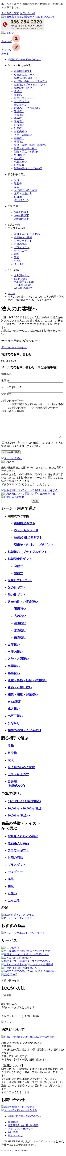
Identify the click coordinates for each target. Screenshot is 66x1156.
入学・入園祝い (23, 135)
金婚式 (18, 91)
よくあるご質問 (10, 13)
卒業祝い (19, 141)
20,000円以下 (21, 215)
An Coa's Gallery (23, 287)
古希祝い (19, 114)
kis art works (20, 278)
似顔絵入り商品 (23, 237)
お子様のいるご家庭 (25, 190)
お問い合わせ (27, 13)
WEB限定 (19, 155)
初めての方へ (33, 59)
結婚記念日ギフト (24, 88)
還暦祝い (19, 111)
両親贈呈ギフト (23, 71)
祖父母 (18, 183)
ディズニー (20, 250)
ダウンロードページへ (14, 347)
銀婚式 (18, 94)
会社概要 (13, 1132)
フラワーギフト (23, 240)
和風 (16, 254)
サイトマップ (15, 1135)
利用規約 (13, 1122)
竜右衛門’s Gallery (24, 281)
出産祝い (19, 128)
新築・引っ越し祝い (25, 148)
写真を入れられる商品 (27, 234)
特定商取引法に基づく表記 (23, 1125)
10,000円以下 (21, 212)
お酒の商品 (20, 244)
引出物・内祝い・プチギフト (30, 81)
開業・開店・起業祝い (27, 151)
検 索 (35, 500)
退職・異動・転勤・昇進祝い (30, 145)
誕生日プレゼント (24, 98)
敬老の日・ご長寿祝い (27, 108)
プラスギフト (21, 247)
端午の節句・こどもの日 (28, 168)
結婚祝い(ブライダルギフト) (30, 84)
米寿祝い (19, 121)
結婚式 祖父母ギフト (26, 78)
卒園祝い (19, 138)
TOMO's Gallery (22, 285)
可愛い (18, 260)
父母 (16, 180)
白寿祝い (19, 124)
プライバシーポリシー (20, 1128)
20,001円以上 (21, 218)
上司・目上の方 (23, 193)
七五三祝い (20, 161)
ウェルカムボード (24, 74)
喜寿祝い (19, 118)
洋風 (16, 257)
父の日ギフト (21, 101)
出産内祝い (20, 131)
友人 (16, 187)
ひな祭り (19, 165)
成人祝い (19, 158)
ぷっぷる (19, 264)
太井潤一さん (21, 275)
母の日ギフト (21, 104)
